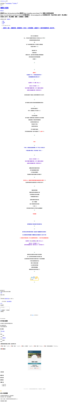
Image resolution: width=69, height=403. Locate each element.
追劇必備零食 (9, 301)
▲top (1, 303)
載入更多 (2, 305)
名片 (3, 23)
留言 (8, 298)
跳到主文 (2, 10)
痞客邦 (6, 298)
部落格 (3, 22)
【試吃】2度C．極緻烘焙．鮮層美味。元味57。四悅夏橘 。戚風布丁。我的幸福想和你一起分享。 (28, 28)
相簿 (3, 21)
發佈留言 (2, 311)
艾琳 (1, 292)
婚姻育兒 (8, 19)
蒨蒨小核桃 (4, 8)
